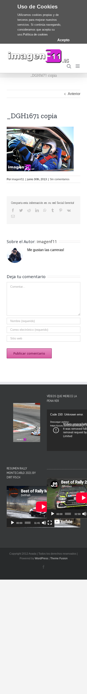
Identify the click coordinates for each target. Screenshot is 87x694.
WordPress (41, 558)
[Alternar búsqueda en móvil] (69, 66)
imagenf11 (18, 179)
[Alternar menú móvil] (78, 66)
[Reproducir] (12, 522)
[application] (30, 506)
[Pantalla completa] (50, 522)
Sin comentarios (59, 179)
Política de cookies (35, 34)
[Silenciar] (44, 522)
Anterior (74, 94)
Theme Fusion (59, 558)
